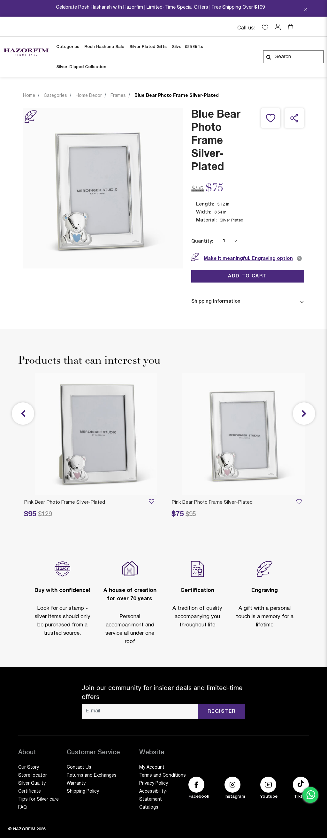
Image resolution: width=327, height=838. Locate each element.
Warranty (76, 783)
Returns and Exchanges (92, 775)
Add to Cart (247, 276)
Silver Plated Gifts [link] (148, 47)
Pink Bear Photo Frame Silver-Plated (212, 502)
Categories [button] (67, 47)
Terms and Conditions (162, 775)
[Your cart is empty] (290, 27)
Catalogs (148, 807)
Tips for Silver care (38, 799)
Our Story (28, 767)
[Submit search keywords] (268, 57)
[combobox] (293, 56)
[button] (279, 27)
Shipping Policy (83, 791)
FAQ (22, 807)
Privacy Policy (153, 783)
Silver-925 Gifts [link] (187, 47)
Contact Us (79, 767)
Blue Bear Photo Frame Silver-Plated (176, 96)
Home (29, 96)
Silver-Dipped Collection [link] (81, 67)
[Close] (305, 10)
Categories (55, 96)
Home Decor (89, 96)
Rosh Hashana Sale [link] (104, 47)
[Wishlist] (299, 502)
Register (222, 711)
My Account (151, 767)
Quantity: (202, 241)
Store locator (32, 775)
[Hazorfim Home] (26, 52)
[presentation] (304, 413)
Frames (118, 96)
